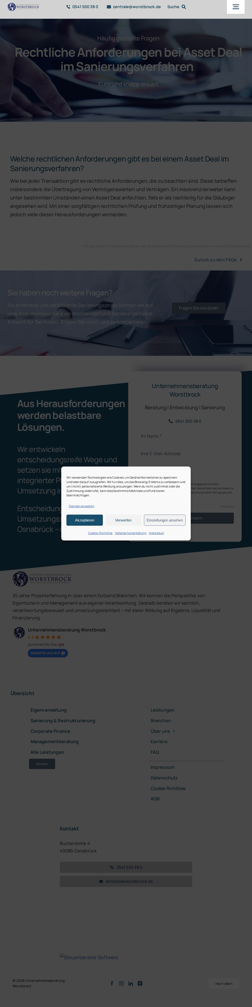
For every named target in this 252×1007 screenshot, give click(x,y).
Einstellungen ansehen (165, 520)
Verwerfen (123, 520)
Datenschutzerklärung (130, 533)
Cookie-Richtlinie (100, 533)
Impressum (156, 533)
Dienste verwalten (81, 506)
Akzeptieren (84, 520)
